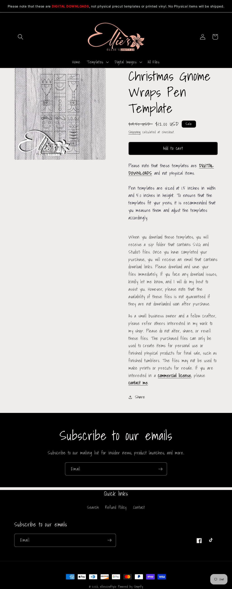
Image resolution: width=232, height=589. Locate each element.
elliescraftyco (108, 586)
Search (93, 507)
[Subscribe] (160, 468)
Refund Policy (116, 507)
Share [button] (140, 397)
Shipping (134, 132)
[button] (20, 37)
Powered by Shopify (130, 586)
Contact (139, 507)
